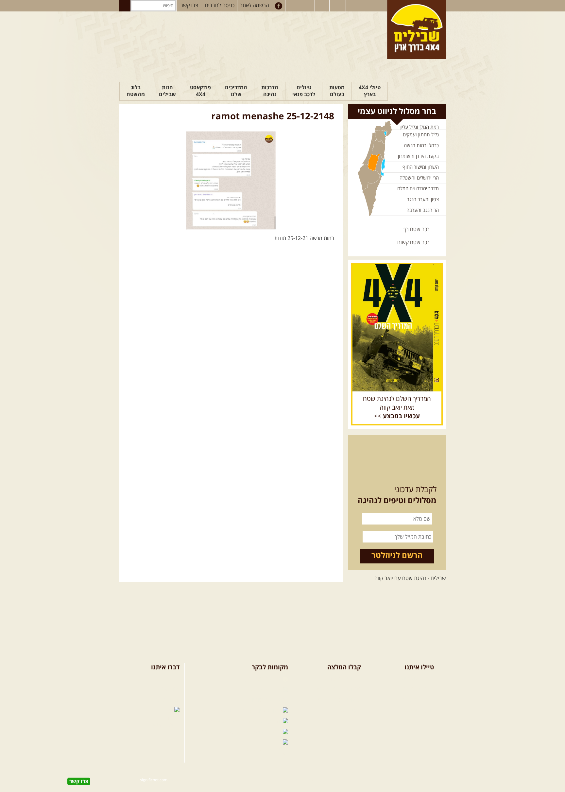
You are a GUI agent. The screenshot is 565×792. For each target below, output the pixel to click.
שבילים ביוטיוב (265, 700)
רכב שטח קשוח (413, 242)
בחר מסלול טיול (417, 679)
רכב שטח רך (416, 229)
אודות (174, 679)
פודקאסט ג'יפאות (227, 721)
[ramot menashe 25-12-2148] (231, 180)
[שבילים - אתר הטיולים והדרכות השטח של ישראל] (416, 29)
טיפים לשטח (347, 710)
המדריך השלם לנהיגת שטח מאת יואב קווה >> (397, 408)
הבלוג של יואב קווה (220, 710)
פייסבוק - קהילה (264, 689)
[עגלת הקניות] (323, 6)
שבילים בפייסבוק (263, 679)
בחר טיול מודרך (418, 689)
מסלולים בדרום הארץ (339, 700)
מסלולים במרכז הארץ (339, 689)
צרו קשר (189, 5)
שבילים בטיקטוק (263, 749)
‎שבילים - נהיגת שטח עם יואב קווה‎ (410, 578)
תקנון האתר (167, 700)
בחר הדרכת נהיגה (415, 700)
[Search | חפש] (124, 5)
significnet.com (153, 780)
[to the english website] (337, 5)
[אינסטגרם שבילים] (293, 6)
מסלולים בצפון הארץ (339, 679)
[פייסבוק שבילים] (278, 6)
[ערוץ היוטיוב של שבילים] (308, 6)
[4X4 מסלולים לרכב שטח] (396, 327)
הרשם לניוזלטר (397, 556)
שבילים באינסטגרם (220, 732)
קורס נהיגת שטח (416, 710)
